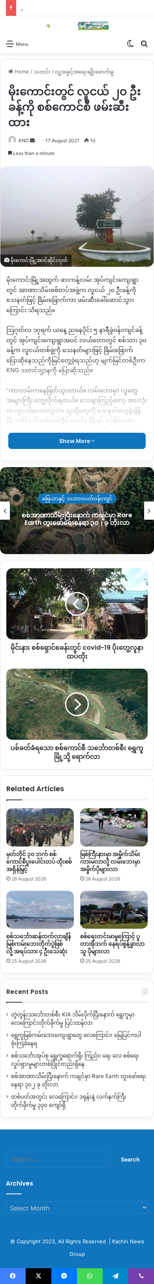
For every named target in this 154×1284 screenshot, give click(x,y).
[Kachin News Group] (77, 26)
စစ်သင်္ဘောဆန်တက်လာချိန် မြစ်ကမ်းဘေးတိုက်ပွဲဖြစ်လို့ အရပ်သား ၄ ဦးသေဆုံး (38, 943)
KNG (24, 140)
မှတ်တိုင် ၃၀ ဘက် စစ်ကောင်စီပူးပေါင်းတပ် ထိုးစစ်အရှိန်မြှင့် (39, 861)
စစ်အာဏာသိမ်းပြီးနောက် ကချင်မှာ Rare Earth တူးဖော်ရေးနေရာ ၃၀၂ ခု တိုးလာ (77, 519)
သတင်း (42, 71)
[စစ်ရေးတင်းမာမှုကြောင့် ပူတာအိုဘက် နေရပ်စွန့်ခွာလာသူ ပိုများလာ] (114, 910)
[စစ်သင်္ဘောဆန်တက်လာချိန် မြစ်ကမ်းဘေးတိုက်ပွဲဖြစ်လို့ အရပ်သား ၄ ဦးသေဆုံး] (40, 910)
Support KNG (36, 8)
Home (21, 71)
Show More (75, 440)
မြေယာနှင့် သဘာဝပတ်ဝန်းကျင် (77, 498)
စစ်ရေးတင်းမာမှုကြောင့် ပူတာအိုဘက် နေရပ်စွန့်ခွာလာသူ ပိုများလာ (112, 943)
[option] (77, 510)
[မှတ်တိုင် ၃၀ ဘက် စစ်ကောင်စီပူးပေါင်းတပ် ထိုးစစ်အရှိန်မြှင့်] (40, 827)
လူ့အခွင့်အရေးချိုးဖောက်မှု (84, 71)
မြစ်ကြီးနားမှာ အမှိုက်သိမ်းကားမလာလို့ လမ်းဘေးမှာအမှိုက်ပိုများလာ (110, 861)
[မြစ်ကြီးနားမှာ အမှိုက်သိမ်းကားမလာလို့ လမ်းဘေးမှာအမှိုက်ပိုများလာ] (114, 827)
